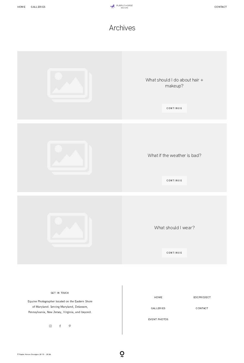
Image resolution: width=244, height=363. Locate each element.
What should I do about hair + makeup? (175, 83)
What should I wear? (174, 228)
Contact (221, 7)
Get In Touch (60, 293)
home (158, 297)
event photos (158, 319)
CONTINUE (174, 108)
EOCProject (202, 297)
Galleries (38, 7)
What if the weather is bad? (174, 155)
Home (21, 7)
